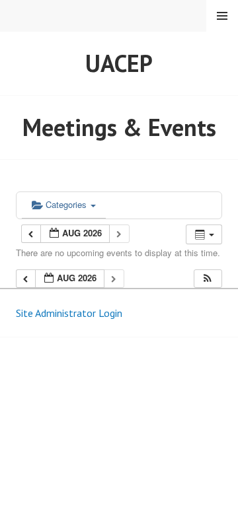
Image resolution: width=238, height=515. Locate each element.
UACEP (119, 63)
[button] (207, 279)
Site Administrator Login (69, 313)
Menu (222, 15)
